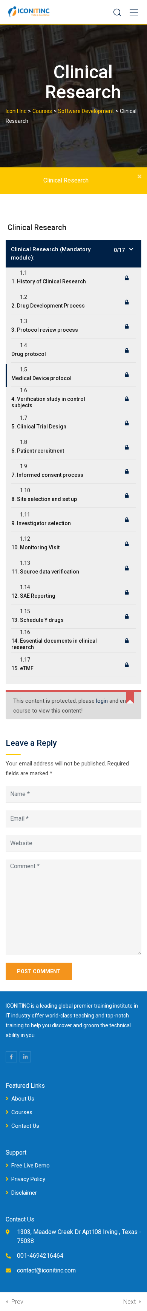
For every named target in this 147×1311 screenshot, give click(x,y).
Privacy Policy (28, 1179)
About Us (22, 1098)
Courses (21, 1112)
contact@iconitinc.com (46, 1270)
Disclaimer (24, 1192)
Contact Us (25, 1125)
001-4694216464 (40, 1255)
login (102, 700)
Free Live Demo (30, 1165)
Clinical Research (66, 180)
